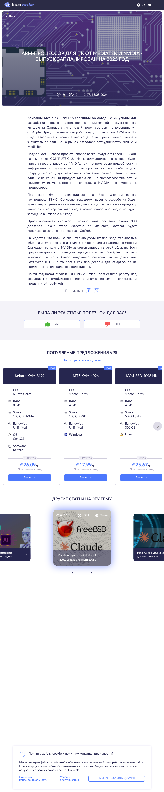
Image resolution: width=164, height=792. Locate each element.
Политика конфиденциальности (33, 778)
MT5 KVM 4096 (86, 376)
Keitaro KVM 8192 (30, 376)
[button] (157, 426)
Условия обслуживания (69, 778)
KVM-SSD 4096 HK (141, 376)
